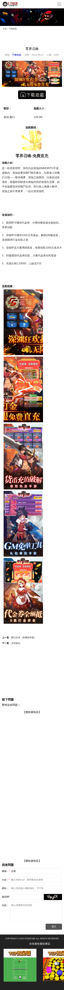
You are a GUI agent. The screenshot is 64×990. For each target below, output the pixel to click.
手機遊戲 (13, 29)
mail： (5, 879)
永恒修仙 (15, 643)
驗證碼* (6, 896)
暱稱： (6, 871)
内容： (5, 905)
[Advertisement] (32, 671)
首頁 (5, 29)
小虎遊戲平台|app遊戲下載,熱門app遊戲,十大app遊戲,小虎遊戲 (10, 4)
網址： (5, 888)
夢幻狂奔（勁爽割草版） (23, 637)
